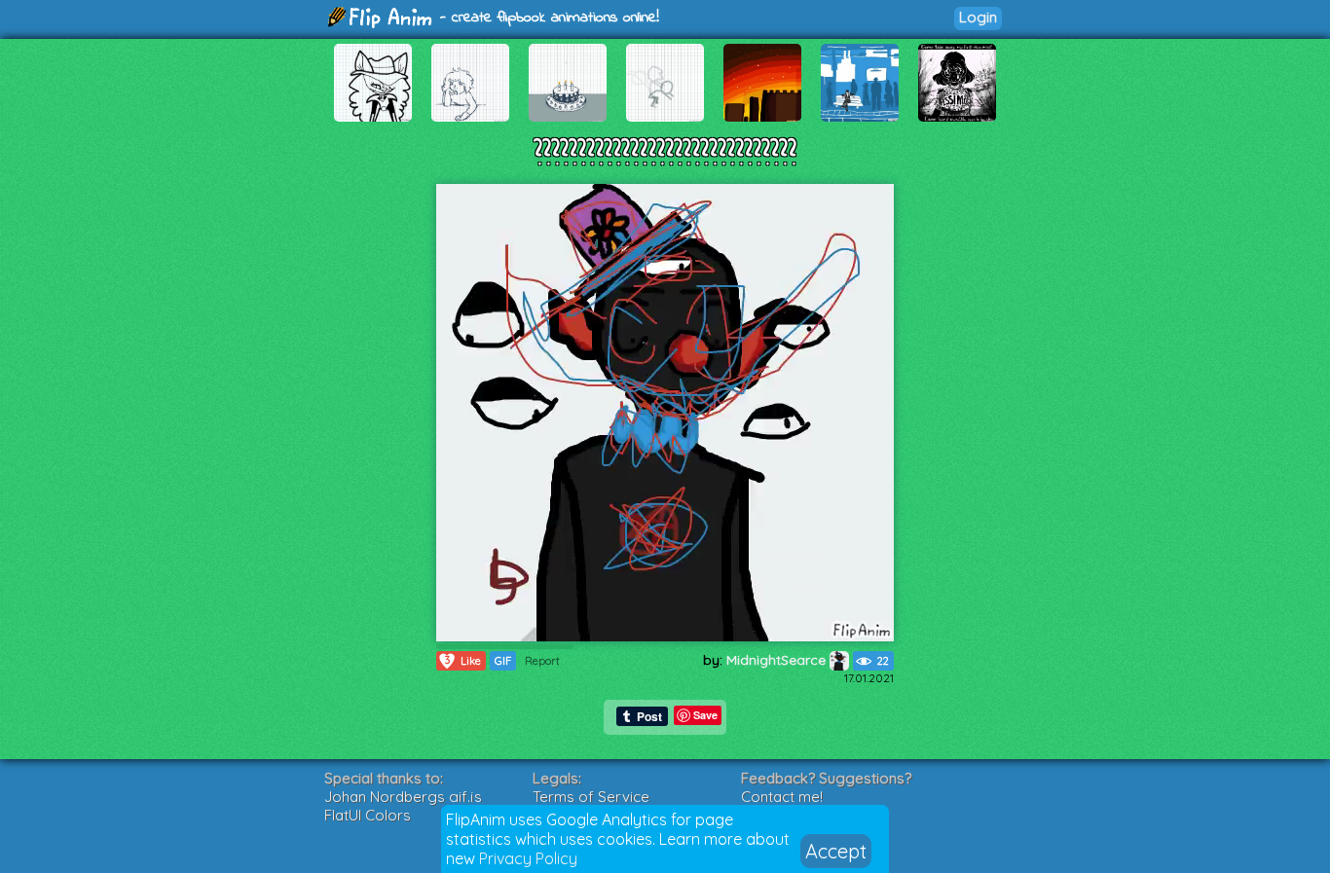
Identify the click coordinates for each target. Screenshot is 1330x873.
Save (705, 715)
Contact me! (782, 796)
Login (978, 17)
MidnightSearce (778, 660)
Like (463, 660)
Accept (836, 851)
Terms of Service (591, 796)
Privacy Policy (528, 858)
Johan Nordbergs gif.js (403, 796)
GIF (503, 661)
